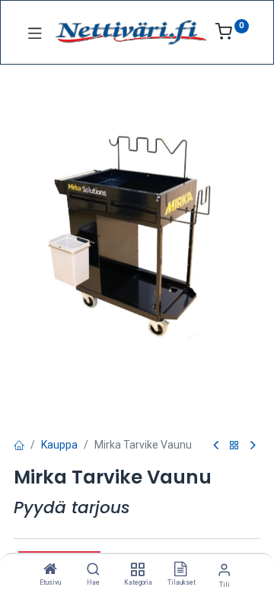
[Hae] (93, 570)
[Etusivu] (50, 570)
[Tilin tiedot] (224, 570)
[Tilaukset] (180, 570)
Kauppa (59, 445)
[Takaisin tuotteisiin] (234, 446)
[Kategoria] (137, 570)
